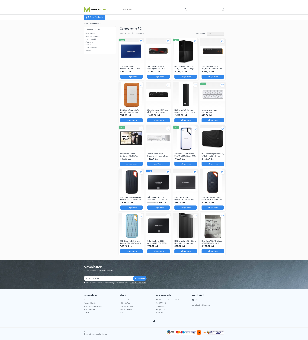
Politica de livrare (89, 309)
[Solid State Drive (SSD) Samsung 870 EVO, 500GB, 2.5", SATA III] (158, 225)
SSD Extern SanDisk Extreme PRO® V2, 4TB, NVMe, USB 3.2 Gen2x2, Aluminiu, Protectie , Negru (212, 198)
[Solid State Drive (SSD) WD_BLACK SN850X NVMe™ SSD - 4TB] (212, 51)
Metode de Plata (125, 300)
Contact (86, 313)
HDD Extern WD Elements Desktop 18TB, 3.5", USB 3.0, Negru (184, 111)
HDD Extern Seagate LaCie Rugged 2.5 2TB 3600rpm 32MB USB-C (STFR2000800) (131, 111)
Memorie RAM (91, 39)
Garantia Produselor (126, 306)
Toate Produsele (96, 17)
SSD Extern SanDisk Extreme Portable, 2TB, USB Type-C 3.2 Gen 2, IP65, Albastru (131, 242)
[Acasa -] (96, 10)
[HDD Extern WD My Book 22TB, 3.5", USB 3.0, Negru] (185, 51)
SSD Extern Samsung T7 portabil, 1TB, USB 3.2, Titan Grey (184, 198)
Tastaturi (88, 50)
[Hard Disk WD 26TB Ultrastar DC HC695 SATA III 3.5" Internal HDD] (212, 225)
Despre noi (87, 300)
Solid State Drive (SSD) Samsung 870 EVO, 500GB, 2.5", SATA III (157, 242)
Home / (87, 23)
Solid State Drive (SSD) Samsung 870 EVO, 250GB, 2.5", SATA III (157, 198)
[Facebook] (154, 322)
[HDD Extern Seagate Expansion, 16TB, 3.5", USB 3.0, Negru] (212, 138)
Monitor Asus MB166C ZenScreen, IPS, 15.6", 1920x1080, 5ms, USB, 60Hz (131, 155)
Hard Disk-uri (90, 33)
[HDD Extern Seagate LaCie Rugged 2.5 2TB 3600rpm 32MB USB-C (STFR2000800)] (131, 95)
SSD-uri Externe (91, 47)
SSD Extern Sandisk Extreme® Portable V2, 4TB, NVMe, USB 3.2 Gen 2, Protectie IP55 (131, 198)
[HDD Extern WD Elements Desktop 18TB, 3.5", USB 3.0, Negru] (185, 95)
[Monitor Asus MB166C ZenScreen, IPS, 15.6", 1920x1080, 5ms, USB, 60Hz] (131, 138)
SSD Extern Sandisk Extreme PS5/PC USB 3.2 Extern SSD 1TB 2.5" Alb (184, 155)
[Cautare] (185, 9)
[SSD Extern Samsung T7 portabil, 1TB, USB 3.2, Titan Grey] (185, 182)
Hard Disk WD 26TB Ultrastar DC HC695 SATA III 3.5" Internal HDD (212, 242)
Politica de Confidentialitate (138, 283)
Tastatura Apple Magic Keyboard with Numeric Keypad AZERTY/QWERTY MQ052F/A (158, 155)
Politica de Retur (125, 303)
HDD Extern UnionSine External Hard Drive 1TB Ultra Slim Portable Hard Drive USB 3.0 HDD (185, 242)
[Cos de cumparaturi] (223, 9)
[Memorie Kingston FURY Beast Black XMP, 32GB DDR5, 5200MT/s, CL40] (158, 95)
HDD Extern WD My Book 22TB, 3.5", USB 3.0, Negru (184, 67)
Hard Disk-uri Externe (93, 36)
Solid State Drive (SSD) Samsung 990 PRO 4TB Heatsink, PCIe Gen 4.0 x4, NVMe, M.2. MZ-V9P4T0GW (157, 67)
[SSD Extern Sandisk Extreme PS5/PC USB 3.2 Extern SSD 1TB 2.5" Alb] (185, 138)
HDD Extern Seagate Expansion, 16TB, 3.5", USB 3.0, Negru (213, 155)
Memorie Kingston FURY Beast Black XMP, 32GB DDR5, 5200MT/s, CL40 (157, 111)
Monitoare (89, 42)
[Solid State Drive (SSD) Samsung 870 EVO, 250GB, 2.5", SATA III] (158, 182)
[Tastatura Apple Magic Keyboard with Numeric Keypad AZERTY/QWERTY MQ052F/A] (158, 138)
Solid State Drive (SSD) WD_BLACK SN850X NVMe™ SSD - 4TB (212, 67)
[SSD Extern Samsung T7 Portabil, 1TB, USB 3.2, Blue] (131, 51)
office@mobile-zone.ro (202, 305)
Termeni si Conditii (90, 303)
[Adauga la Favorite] (141, 41)
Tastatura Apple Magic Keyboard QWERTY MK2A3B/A (209, 111)
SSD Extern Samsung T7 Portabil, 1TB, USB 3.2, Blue (130, 67)
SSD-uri (88, 45)
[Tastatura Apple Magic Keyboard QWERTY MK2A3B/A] (212, 95)
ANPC (122, 313)
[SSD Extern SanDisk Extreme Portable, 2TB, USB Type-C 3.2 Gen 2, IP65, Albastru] (131, 225)
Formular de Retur (126, 309)
